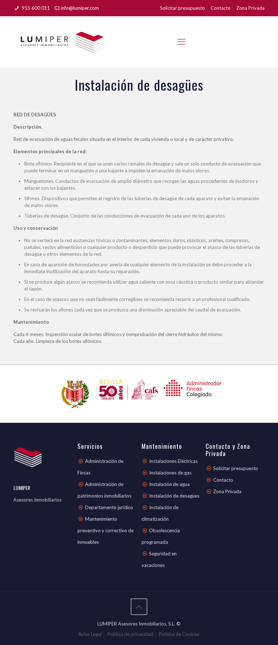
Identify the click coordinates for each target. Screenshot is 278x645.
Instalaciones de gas (170, 473)
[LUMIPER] (62, 41)
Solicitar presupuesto (182, 8)
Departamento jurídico (109, 507)
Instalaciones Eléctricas (173, 461)
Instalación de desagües (174, 496)
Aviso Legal (90, 634)
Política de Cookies (179, 634)
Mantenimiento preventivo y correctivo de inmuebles (105, 530)
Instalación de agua (169, 484)
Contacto (221, 8)
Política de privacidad (130, 634)
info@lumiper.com (80, 8)
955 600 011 (35, 8)
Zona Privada (250, 8)
